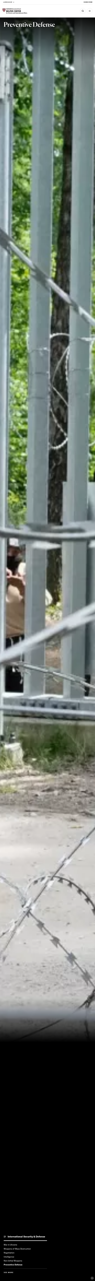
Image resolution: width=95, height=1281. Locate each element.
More (90, 11)
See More (8, 1272)
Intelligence (9, 1257)
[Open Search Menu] (83, 11)
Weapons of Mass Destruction (17, 1249)
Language (7, 2)
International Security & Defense (26, 1236)
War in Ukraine (10, 1244)
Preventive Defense (13, 1264)
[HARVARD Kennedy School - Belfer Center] (14, 11)
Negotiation (9, 1252)
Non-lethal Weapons (13, 1260)
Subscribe (88, 2)
